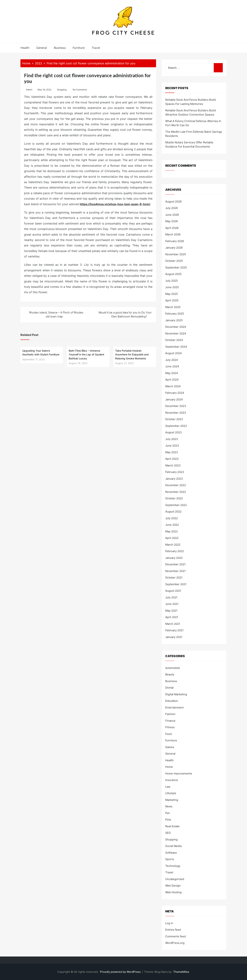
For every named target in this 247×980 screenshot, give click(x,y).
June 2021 (171, 604)
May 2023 (171, 452)
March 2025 (172, 307)
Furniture (79, 48)
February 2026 (174, 241)
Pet (167, 813)
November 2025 (175, 254)
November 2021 (175, 571)
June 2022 (172, 524)
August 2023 (173, 432)
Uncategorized (174, 879)
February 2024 (174, 392)
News (169, 806)
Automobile (172, 668)
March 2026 (172, 234)
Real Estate (172, 826)
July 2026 (171, 208)
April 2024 (172, 379)
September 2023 (176, 426)
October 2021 (173, 577)
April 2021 (171, 617)
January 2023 (174, 478)
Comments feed (175, 936)
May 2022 (171, 531)
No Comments (80, 89)
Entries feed (173, 929)
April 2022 (171, 538)
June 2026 (172, 214)
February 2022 (174, 551)
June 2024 (172, 366)
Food (168, 734)
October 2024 (174, 340)
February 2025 (174, 313)
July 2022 (171, 518)
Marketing (171, 800)
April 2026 (171, 228)
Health (24, 48)
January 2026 (174, 247)
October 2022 (174, 498)
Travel (96, 48)
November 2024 (175, 333)
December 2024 (175, 326)
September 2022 (176, 505)
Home (169, 766)
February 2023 (174, 472)
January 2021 (173, 637)
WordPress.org (174, 943)
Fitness (170, 727)
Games (169, 747)
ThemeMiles (181, 971)
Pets (168, 819)
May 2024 (171, 373)
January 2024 (174, 399)
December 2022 (175, 485)
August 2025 (173, 274)
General (41, 48)
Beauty (169, 674)
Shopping (62, 89)
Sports (169, 859)
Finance (170, 720)
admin (29, 89)
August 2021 (173, 590)
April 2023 (172, 458)
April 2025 (171, 300)
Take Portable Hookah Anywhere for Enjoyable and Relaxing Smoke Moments (132, 354)
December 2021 (175, 564)
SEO (168, 832)
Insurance (171, 780)
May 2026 (171, 221)
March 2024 (173, 386)
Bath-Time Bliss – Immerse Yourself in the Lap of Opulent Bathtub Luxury (86, 354)
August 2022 (173, 511)
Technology (172, 866)
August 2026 (173, 201)
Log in (169, 923)
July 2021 (171, 597)
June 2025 (172, 287)
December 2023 (175, 406)
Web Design (173, 885)
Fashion (170, 714)
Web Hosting (173, 892)
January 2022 (174, 558)
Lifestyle (170, 793)
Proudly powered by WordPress (120, 971)
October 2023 (174, 419)
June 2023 (172, 445)
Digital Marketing (176, 694)
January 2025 (174, 320)
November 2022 (175, 492)
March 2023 (173, 465)
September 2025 (176, 267)
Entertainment (174, 707)
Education (171, 701)
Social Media (173, 846)
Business (60, 48)
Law (167, 786)
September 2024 (176, 346)
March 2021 (172, 623)
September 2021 (175, 584)
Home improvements (178, 773)
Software (171, 852)
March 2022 (172, 544)
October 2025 (174, 260)
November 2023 (175, 412)
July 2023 (171, 439)
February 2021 (174, 630)
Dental (169, 687)
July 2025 (171, 280)
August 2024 (173, 353)
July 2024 (171, 360)
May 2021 (171, 610)
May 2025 (171, 294)
